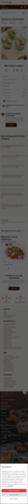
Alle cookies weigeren (14, 494)
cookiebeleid (10, 486)
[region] (14, 483)
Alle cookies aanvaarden (14, 490)
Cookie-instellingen (14, 498)
